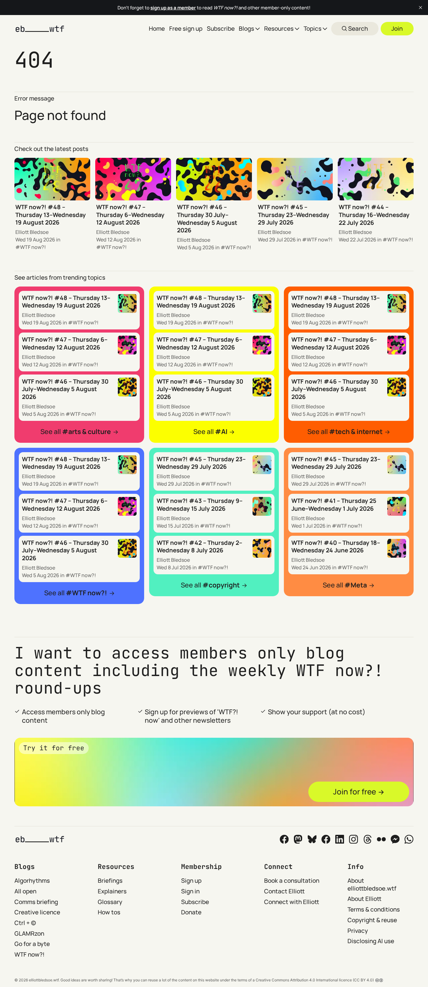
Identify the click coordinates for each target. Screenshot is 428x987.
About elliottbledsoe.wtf (371, 884)
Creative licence (37, 912)
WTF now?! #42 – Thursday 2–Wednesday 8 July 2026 (199, 547)
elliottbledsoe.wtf (44, 980)
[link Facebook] (284, 839)
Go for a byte (32, 944)
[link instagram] (353, 839)
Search (357, 28)
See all (75, 431)
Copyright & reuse (372, 920)
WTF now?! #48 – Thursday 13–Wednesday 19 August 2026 (50, 214)
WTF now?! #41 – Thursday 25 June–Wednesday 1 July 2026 (333, 505)
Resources (279, 28)
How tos (109, 912)
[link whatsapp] (409, 839)
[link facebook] (325, 839)
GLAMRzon (29, 933)
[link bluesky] (312, 839)
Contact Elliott (284, 891)
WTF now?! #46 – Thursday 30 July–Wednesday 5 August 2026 (207, 218)
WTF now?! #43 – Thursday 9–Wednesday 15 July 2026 (200, 505)
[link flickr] (381, 839)
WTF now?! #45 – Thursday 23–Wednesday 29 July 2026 (293, 214)
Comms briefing (36, 902)
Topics (312, 28)
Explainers (112, 891)
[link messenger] (395, 839)
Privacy (357, 931)
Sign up (191, 880)
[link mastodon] (298, 839)
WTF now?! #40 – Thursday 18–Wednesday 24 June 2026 (335, 547)
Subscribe (221, 28)
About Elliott (364, 899)
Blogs (246, 28)
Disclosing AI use (370, 941)
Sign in (190, 891)
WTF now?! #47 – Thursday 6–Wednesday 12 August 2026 (130, 214)
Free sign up (185, 28)
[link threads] (367, 839)
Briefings (110, 880)
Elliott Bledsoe (32, 232)
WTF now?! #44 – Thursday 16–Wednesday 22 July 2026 (374, 214)
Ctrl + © (25, 923)
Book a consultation (291, 880)
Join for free (354, 791)
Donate (191, 912)
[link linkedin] (339, 839)
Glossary (110, 902)
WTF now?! (33, 247)
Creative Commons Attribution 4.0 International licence (304, 980)
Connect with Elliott (291, 902)
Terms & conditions (373, 909)
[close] (420, 8)
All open (25, 891)
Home (157, 28)
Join (397, 28)
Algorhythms (32, 880)
